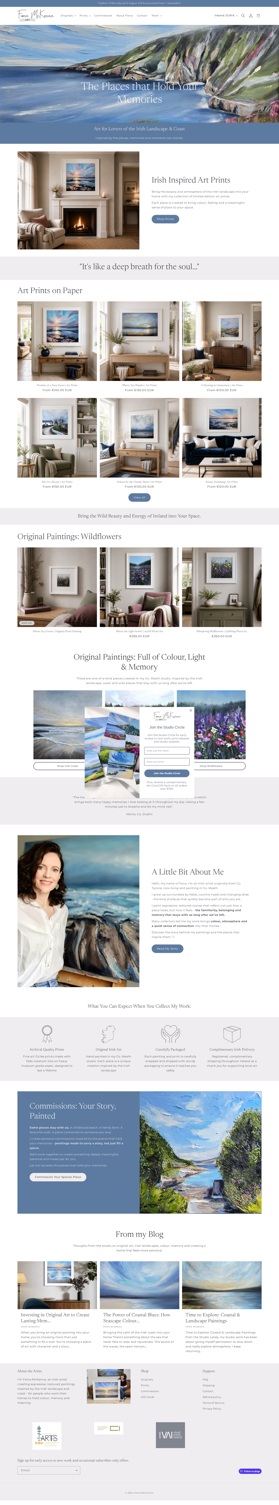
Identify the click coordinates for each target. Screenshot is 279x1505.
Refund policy (212, 1397)
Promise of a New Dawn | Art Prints (57, 385)
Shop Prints (165, 219)
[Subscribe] (76, 1470)
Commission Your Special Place (58, 1177)
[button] (68, 15)
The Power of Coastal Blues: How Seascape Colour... (136, 1318)
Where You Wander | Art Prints (139, 385)
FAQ (205, 1379)
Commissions (150, 1391)
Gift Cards (147, 1397)
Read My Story (167, 948)
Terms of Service (214, 1402)
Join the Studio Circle (167, 773)
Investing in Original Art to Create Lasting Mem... (55, 1318)
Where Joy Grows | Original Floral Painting (57, 631)
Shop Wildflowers (211, 766)
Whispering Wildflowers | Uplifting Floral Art (221, 631)
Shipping (209, 1385)
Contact (208, 1391)
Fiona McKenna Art (144, 1493)
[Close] (190, 710)
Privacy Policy (212, 1408)
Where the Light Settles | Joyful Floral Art (139, 631)
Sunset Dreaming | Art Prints (222, 482)
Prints (145, 1385)
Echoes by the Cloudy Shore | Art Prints (139, 482)
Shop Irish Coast (67, 766)
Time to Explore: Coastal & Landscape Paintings (213, 1318)
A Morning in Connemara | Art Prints (222, 385)
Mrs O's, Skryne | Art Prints (57, 482)
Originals (147, 1379)
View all (139, 497)
